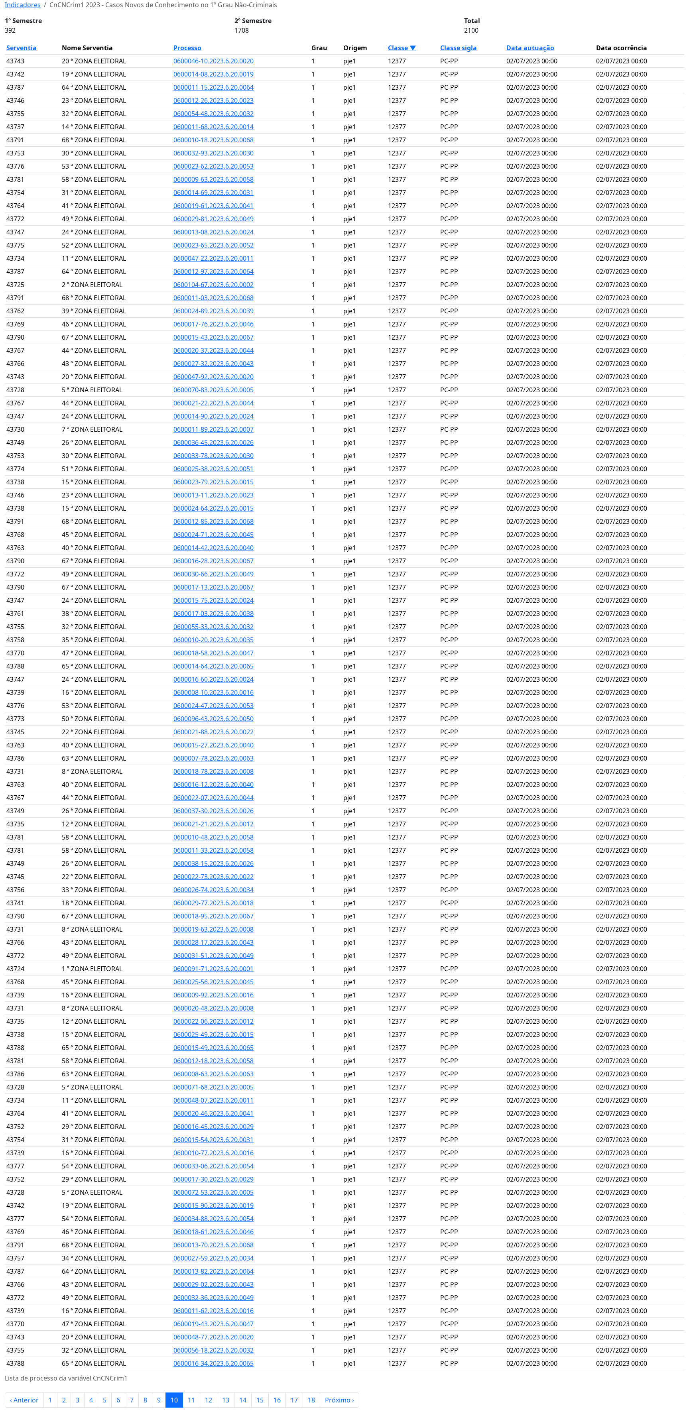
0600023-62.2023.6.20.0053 (213, 166)
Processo (187, 47)
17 (294, 1400)
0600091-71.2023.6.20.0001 (213, 968)
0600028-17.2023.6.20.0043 (213, 942)
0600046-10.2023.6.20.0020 (213, 61)
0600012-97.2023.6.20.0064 (213, 271)
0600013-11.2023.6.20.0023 (213, 495)
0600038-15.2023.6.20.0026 (213, 863)
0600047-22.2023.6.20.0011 (213, 258)
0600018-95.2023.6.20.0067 (213, 916)
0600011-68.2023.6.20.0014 (213, 126)
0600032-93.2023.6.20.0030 (213, 153)
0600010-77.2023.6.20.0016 (213, 1153)
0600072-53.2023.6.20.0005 (213, 1192)
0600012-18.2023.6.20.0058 (213, 1060)
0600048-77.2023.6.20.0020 (213, 1337)
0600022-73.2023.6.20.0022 (213, 876)
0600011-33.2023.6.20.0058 (213, 850)
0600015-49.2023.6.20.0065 (213, 1047)
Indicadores (23, 4)
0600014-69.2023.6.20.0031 (213, 192)
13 (225, 1400)
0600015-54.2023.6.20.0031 (213, 1139)
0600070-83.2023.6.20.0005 (213, 389)
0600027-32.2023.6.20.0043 (213, 363)
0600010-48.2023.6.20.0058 (213, 837)
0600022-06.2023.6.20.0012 (213, 1021)
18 (311, 1400)
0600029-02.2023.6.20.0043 (213, 1284)
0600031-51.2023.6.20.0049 (213, 955)
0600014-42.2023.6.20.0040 (213, 547)
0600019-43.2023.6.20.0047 (213, 1324)
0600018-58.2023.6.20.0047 (213, 653)
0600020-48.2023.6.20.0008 (213, 1008)
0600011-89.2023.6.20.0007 (213, 429)
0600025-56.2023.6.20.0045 (213, 981)
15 (260, 1400)
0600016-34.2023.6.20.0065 (213, 1363)
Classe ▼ (402, 47)
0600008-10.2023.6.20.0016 (213, 692)
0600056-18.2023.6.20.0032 (213, 1350)
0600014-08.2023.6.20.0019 (213, 74)
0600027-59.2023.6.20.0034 (213, 1258)
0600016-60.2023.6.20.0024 (213, 679)
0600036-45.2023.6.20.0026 (213, 442)
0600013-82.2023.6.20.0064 (213, 1271)
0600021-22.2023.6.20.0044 (213, 403)
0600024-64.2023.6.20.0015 (213, 508)
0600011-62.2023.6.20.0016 (213, 1310)
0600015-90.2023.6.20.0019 (213, 1205)
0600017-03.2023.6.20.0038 (213, 613)
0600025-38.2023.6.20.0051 (213, 468)
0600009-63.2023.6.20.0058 (213, 179)
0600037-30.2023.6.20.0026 (213, 810)
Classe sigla (458, 47)
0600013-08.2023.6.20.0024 (213, 232)
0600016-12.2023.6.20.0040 (213, 784)
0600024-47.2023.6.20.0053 (213, 705)
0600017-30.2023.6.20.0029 (213, 1179)
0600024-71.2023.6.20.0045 (213, 534)
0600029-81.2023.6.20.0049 (213, 218)
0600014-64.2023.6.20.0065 (213, 666)
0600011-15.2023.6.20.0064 (213, 87)
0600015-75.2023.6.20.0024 (213, 600)
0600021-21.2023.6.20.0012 (213, 824)
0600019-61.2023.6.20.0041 (213, 205)
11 (191, 1400)
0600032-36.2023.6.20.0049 (213, 1297)
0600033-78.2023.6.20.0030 (213, 455)
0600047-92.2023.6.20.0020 (213, 376)
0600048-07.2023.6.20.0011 (213, 1100)
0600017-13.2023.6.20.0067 (213, 587)
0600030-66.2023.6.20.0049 (213, 574)
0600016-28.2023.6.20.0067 (213, 561)
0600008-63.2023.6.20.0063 (213, 1074)
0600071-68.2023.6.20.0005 (213, 1087)
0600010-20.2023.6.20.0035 (213, 639)
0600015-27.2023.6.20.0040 (213, 745)
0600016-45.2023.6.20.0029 (213, 1126)
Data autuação (530, 47)
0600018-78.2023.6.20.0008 (213, 771)
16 (277, 1400)
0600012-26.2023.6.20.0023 (213, 100)
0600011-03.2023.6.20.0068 (213, 297)
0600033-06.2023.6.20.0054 (213, 1166)
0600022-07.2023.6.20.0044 (213, 797)
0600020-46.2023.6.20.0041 (213, 1113)
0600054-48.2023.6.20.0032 (213, 113)
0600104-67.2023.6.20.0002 (213, 284)
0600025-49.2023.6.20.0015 (213, 1034)
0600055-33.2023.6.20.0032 (213, 626)
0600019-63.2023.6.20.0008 (213, 929)
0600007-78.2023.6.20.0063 (213, 758)
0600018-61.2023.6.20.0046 (213, 1231)
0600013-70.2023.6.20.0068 (213, 1245)
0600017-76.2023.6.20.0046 (213, 324)
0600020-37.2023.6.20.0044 (213, 350)
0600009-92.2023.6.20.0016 (213, 995)
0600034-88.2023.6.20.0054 (213, 1218)
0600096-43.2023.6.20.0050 (213, 718)
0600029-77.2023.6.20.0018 (213, 903)
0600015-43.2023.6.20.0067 (213, 337)
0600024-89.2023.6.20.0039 (213, 311)
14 (242, 1400)
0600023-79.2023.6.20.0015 (213, 482)
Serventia (21, 47)
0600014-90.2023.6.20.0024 (213, 416)
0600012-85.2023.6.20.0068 (213, 521)
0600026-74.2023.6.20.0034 (213, 889)
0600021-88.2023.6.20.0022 (213, 732)
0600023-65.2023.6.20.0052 (213, 245)
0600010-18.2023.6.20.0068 (213, 140)
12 (208, 1400)
